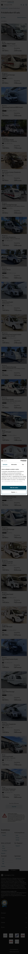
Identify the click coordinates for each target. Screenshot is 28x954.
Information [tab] (14, 464)
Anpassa (13, 492)
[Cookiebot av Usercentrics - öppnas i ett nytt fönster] (20, 461)
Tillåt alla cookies (14, 487)
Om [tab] (23, 464)
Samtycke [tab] (5, 464)
